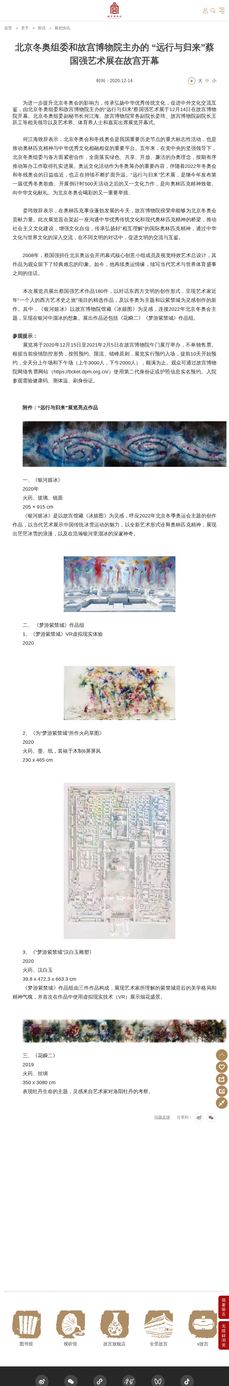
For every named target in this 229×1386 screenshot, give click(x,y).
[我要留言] (223, 1307)
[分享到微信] (211, 1117)
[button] (222, 1055)
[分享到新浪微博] (199, 1117)
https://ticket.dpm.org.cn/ (81, 372)
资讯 (42, 28)
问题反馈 (162, 1117)
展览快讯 (62, 28)
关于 (25, 28)
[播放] (191, 81)
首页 (8, 28)
